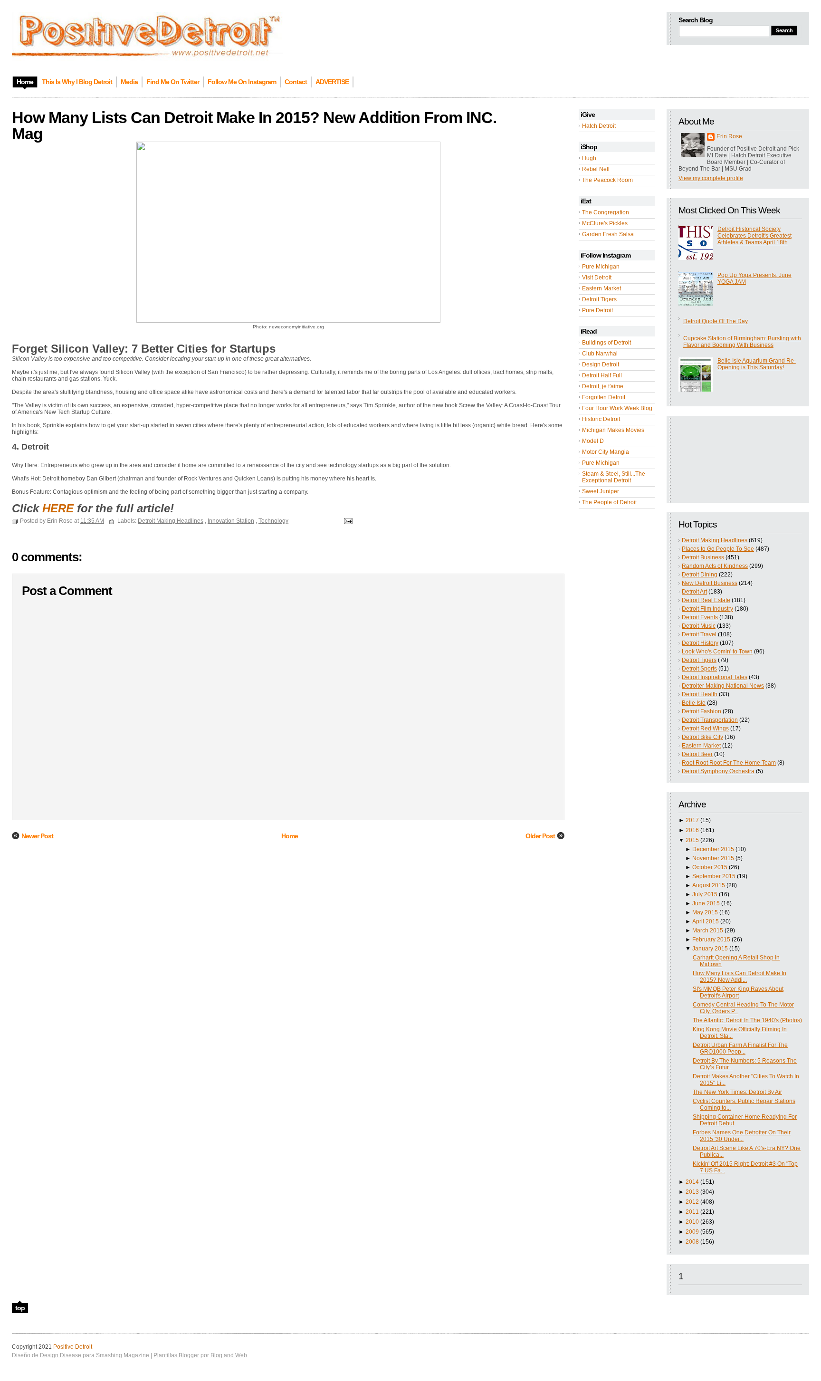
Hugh (589, 158)
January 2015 (710, 948)
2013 (692, 1192)
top (20, 1308)
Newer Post (37, 836)
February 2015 (711, 939)
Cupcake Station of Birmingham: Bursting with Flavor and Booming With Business (742, 341)
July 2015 (704, 894)
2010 (692, 1221)
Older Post (540, 836)
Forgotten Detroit (603, 397)
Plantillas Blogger (176, 1355)
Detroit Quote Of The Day (715, 321)
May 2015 (705, 912)
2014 (692, 1182)
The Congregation (605, 212)
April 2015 (705, 921)
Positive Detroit (72, 1346)
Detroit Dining (699, 574)
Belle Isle (694, 703)
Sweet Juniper (600, 491)
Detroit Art (694, 591)
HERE (58, 508)
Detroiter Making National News (723, 685)
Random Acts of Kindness (715, 566)
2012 (692, 1202)
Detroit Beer (697, 754)
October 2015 (709, 867)
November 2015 (713, 858)
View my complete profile (710, 178)
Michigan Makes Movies (613, 430)
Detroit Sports (699, 668)
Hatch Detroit (599, 126)
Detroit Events (700, 617)
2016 (692, 830)
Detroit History (700, 643)
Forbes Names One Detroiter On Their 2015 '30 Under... (742, 1135)
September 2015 (713, 876)
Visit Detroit (596, 277)
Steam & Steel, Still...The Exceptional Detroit (613, 477)
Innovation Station (231, 521)
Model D (593, 441)
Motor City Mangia (605, 452)
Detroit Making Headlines (714, 540)
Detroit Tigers (599, 299)
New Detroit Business (709, 583)
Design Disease (60, 1355)
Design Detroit (600, 364)
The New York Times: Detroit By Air (737, 1092)
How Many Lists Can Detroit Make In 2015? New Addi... (739, 976)
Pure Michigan (601, 266)
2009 (692, 1231)
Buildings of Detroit (606, 342)
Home (289, 836)
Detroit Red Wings (705, 728)
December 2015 (713, 849)
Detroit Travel (699, 634)
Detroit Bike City (702, 737)
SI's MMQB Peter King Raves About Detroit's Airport (738, 992)
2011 (692, 1211)
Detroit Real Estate (706, 600)
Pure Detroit (597, 310)
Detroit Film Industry (707, 608)
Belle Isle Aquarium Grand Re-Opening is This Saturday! (756, 364)
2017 (692, 820)
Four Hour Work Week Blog (617, 408)
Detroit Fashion (701, 711)
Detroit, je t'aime (602, 386)
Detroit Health (699, 694)
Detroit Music (699, 626)
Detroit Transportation (710, 720)
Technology (273, 521)
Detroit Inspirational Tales (714, 677)
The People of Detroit (609, 502)
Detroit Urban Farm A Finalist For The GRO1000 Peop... (740, 1048)
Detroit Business (703, 557)
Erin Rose (729, 136)
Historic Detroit (601, 419)
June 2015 (706, 903)
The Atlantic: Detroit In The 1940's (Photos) (747, 1020)
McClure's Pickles (605, 223)
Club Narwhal (600, 353)
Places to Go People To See (718, 549)
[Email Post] (347, 521)
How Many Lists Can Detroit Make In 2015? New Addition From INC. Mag (254, 125)
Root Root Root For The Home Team (729, 762)
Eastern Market (601, 288)
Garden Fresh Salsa (608, 234)
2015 (692, 840)
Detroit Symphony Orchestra (718, 771)
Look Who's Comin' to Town (717, 651)
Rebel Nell (596, 169)
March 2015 (707, 930)
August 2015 (708, 885)
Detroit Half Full (602, 375)
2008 (692, 1241)
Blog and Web (228, 1355)
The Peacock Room (607, 180)
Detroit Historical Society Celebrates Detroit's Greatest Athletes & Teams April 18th (754, 236)
